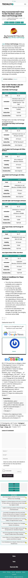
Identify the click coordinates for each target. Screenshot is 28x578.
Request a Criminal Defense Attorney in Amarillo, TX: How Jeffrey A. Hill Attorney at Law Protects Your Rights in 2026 (14, 503)
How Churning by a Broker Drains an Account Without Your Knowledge (14, 497)
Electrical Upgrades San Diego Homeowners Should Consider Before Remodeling (14, 533)
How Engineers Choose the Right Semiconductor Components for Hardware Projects (14, 529)
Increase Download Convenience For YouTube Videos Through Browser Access (14, 519)
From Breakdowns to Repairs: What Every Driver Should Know (14, 542)
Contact (14, 574)
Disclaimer (18, 572)
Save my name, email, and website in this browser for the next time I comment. (14, 463)
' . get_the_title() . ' (8, 408)
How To (4, 317)
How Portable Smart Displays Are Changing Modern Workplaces (14, 524)
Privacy (8, 572)
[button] (24, 4)
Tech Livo (10, 577)
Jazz (3, 44)
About (23, 572)
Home (4, 572)
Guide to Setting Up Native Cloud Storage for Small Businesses (14, 508)
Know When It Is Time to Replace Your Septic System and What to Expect (14, 538)
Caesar (21, 18)
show (15, 79)
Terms (13, 572)
